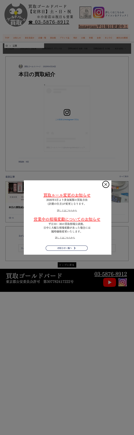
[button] (106, 184)
